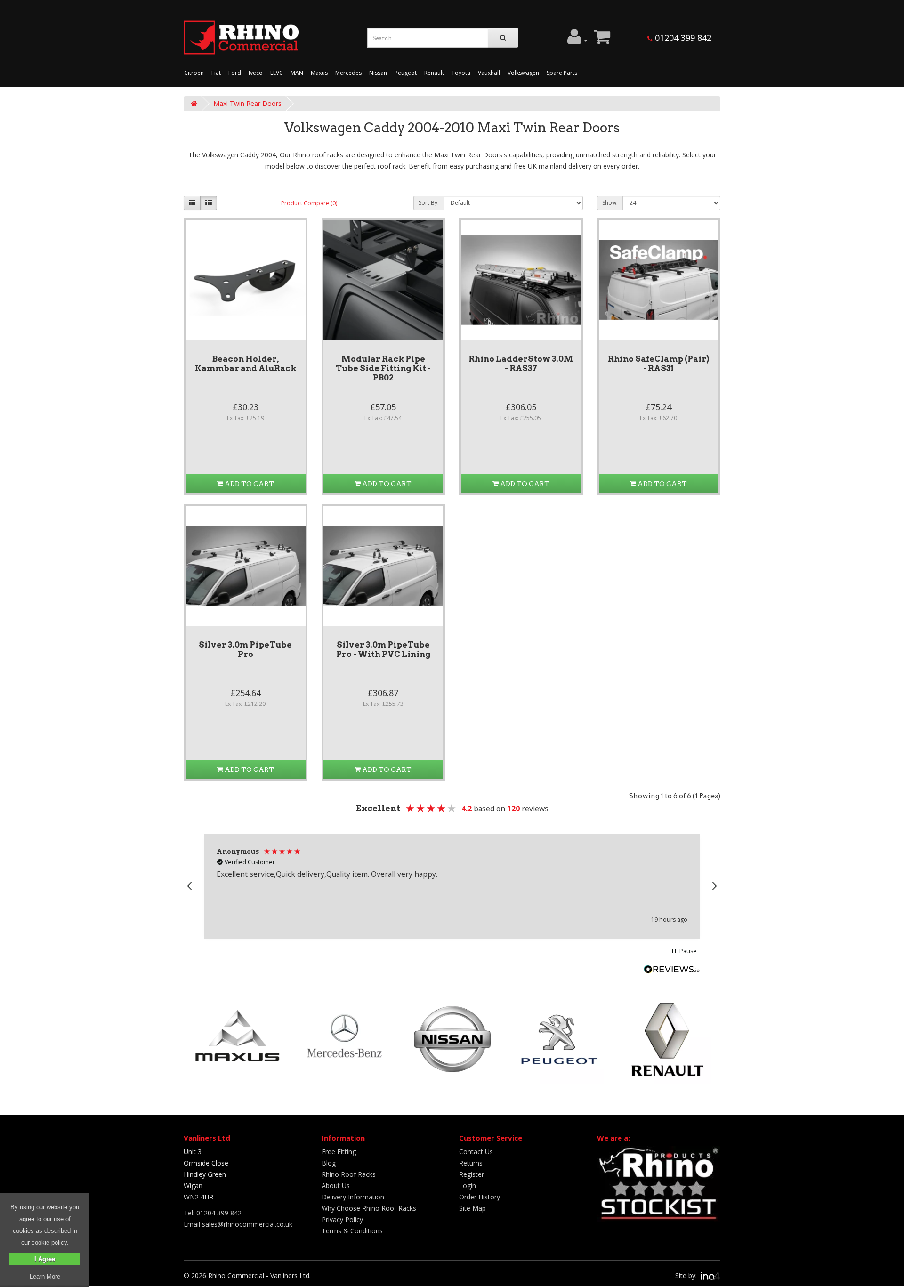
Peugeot (406, 73)
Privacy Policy (342, 1219)
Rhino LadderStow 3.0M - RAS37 (520, 363)
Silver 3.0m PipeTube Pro (245, 649)
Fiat (216, 73)
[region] (452, 886)
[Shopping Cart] (602, 40)
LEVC (276, 73)
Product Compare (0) (309, 203)
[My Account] (577, 40)
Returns (471, 1162)
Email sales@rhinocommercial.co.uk (238, 1224)
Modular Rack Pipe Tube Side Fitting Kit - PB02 (383, 368)
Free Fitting (339, 1151)
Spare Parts (562, 73)
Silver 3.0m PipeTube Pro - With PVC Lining (383, 649)
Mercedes (348, 73)
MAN (297, 73)
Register (471, 1174)
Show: (610, 203)
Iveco (256, 73)
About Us (336, 1185)
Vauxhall (489, 73)
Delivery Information (353, 1196)
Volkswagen (523, 73)
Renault (434, 73)
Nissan (378, 73)
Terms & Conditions (352, 1230)
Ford (234, 73)
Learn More (45, 1276)
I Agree (44, 1259)
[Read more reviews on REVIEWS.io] (672, 970)
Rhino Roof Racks (349, 1174)
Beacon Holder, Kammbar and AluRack (245, 363)
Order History (479, 1196)
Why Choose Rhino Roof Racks (369, 1208)
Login (467, 1185)
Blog (329, 1162)
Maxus (319, 73)
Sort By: (429, 203)
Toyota (461, 73)
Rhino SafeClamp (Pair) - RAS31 (658, 363)
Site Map (472, 1208)
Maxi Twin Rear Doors (247, 103)
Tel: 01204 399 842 (213, 1212)
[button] (190, 886)
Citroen (194, 73)
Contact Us (476, 1151)
